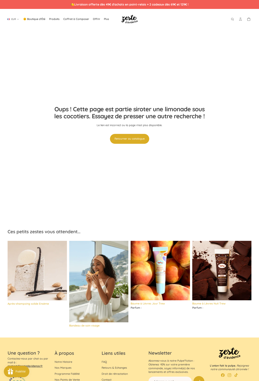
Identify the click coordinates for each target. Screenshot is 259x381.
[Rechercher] (232, 19)
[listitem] (106, 19)
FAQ (104, 362)
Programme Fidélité (67, 373)
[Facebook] (223, 375)
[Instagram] (229, 375)
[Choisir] (122, 316)
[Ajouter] (61, 294)
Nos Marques (63, 367)
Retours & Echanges (114, 367)
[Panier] (249, 19)
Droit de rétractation (115, 373)
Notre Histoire (63, 362)
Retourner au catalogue (130, 138)
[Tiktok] (236, 375)
